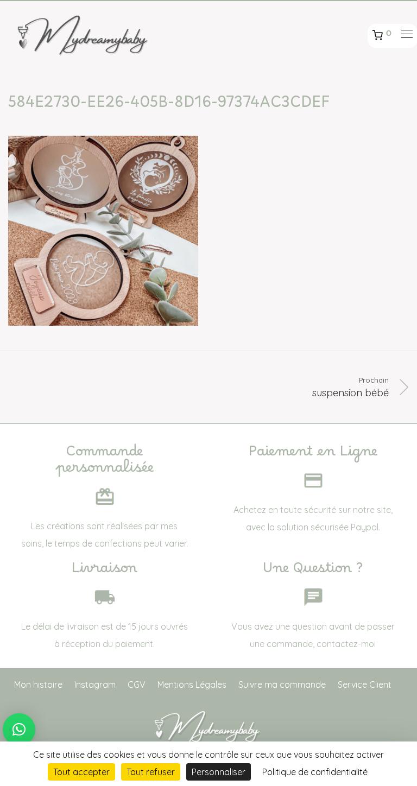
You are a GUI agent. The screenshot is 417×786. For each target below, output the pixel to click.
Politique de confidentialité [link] (315, 771)
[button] (19, 729)
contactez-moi (346, 643)
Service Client (364, 684)
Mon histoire (38, 684)
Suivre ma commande (282, 684)
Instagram (95, 684)
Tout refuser (151, 771)
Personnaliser (218, 771)
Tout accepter (81, 771)
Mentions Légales (191, 684)
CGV (137, 684)
